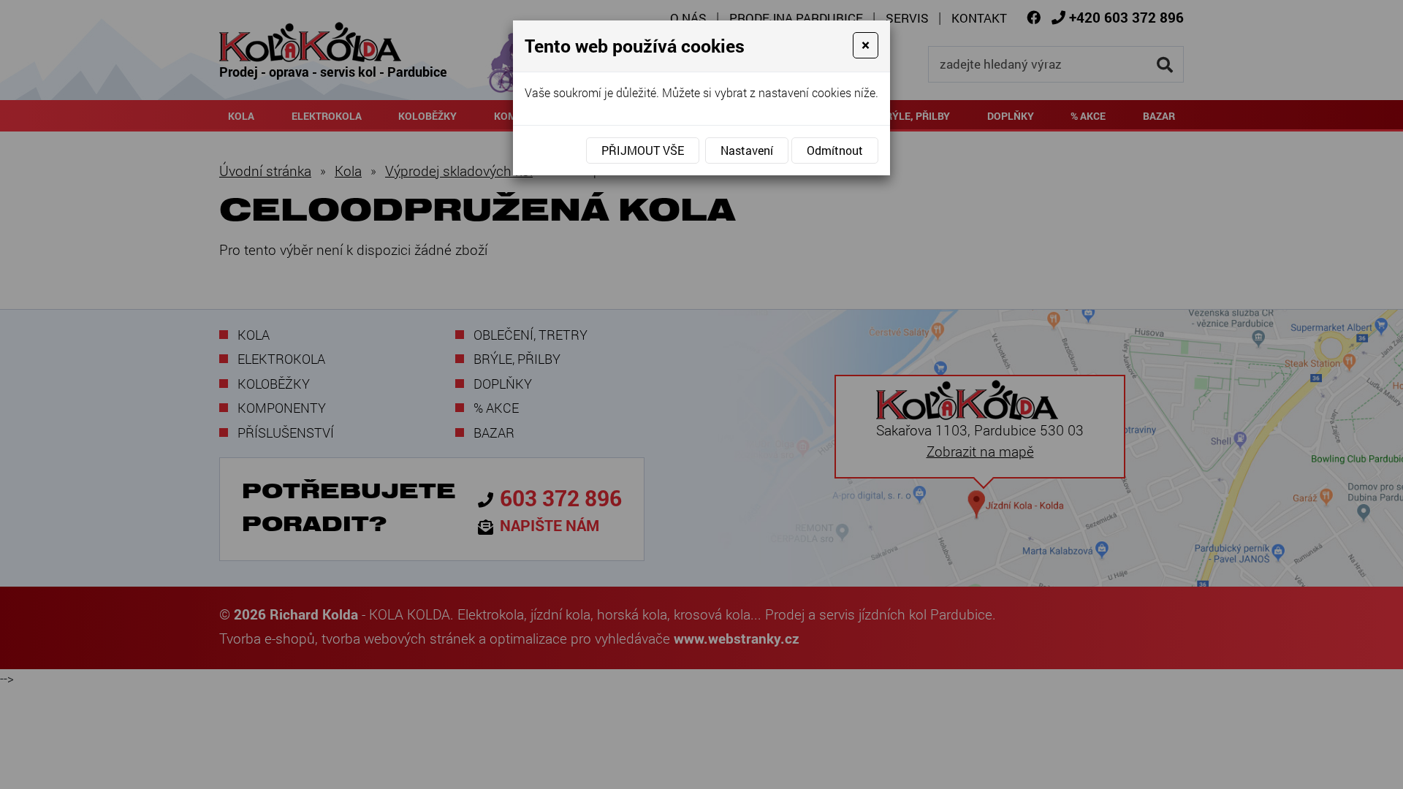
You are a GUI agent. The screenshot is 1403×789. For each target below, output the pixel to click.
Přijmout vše (642, 150)
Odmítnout (835, 150)
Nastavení (746, 150)
